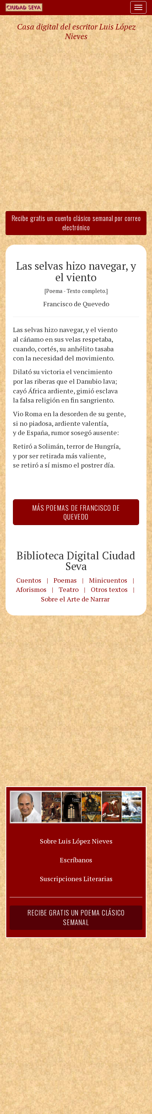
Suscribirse (38, 613)
